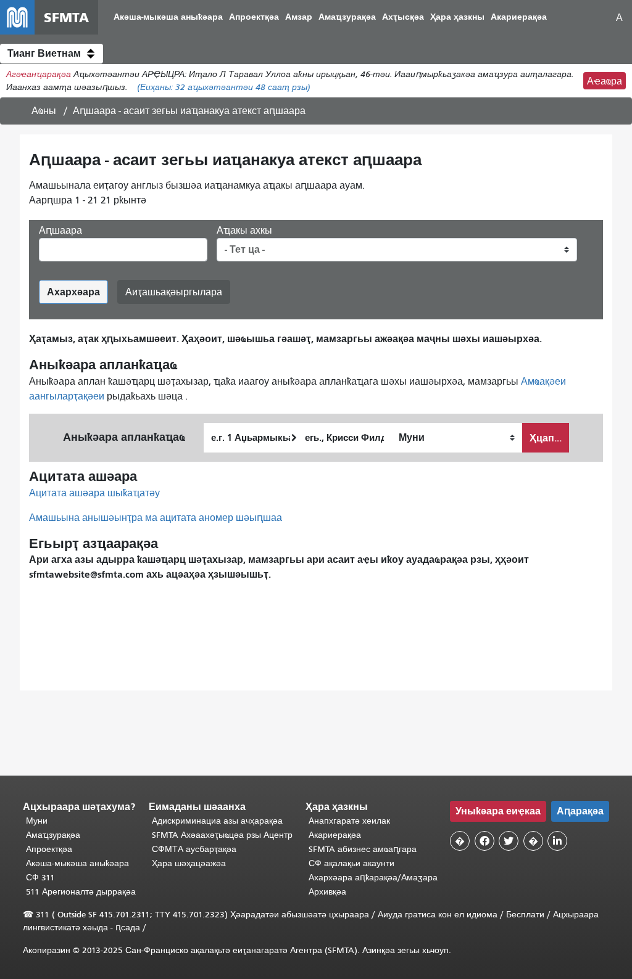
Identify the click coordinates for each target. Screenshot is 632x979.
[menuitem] (168, 17)
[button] (51, 53)
